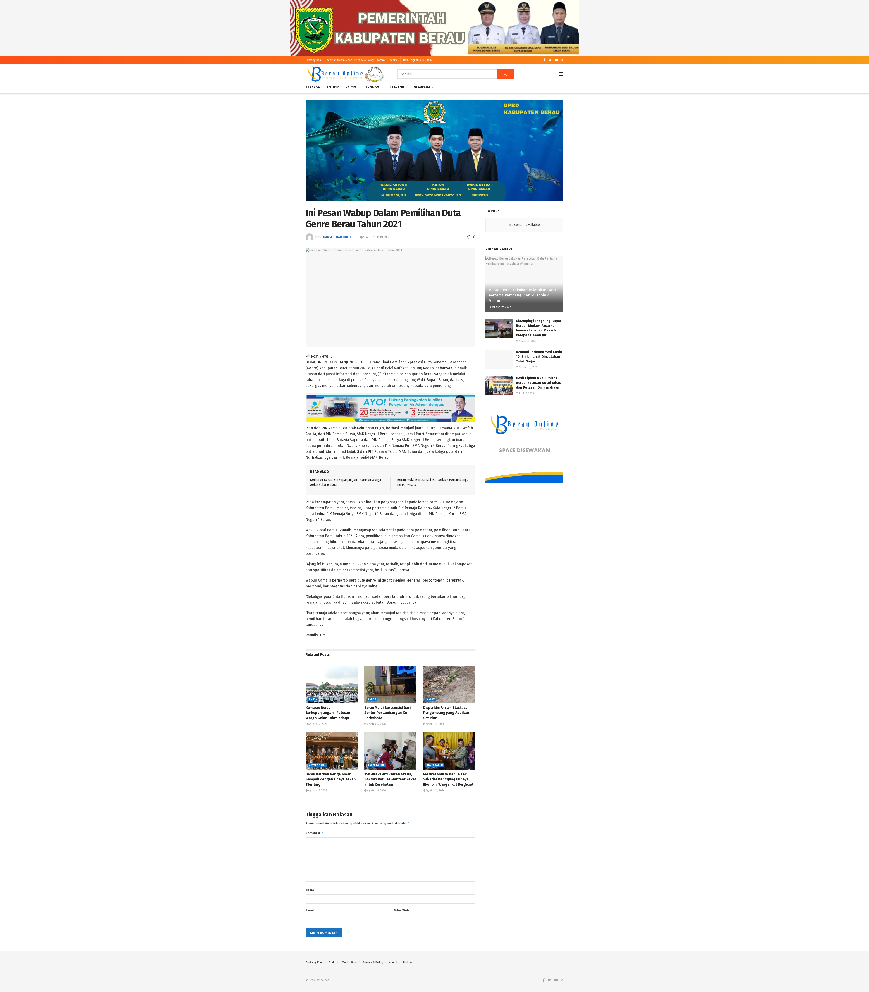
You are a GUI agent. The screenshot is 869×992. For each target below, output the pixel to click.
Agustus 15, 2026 (376, 724)
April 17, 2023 (526, 393)
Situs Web (401, 910)
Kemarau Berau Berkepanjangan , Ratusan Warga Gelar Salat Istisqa (328, 713)
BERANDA (313, 87)
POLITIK (333, 87)
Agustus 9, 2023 (527, 341)
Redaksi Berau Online (336, 237)
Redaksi (393, 60)
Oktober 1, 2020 (527, 367)
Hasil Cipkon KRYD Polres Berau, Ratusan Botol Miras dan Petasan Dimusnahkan (538, 382)
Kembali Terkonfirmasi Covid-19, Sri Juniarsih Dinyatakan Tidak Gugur (539, 356)
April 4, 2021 (367, 237)
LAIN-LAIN (397, 87)
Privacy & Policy (364, 60)
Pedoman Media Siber (338, 60)
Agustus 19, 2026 (317, 724)
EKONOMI (373, 87)
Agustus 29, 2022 (501, 306)
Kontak (381, 60)
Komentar (314, 833)
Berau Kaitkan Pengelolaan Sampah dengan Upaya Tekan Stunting (331, 779)
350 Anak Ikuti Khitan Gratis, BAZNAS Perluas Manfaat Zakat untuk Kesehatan (390, 779)
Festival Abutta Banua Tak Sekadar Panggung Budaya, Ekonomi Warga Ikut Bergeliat (448, 779)
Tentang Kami (314, 60)
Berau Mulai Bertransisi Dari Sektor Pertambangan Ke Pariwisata (387, 713)
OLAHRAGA (422, 87)
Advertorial (317, 765)
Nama (310, 890)
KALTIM (351, 87)
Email (310, 910)
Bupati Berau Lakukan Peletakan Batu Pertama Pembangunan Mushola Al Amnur (522, 295)
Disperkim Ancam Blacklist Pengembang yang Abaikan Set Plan (446, 713)
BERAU (385, 237)
